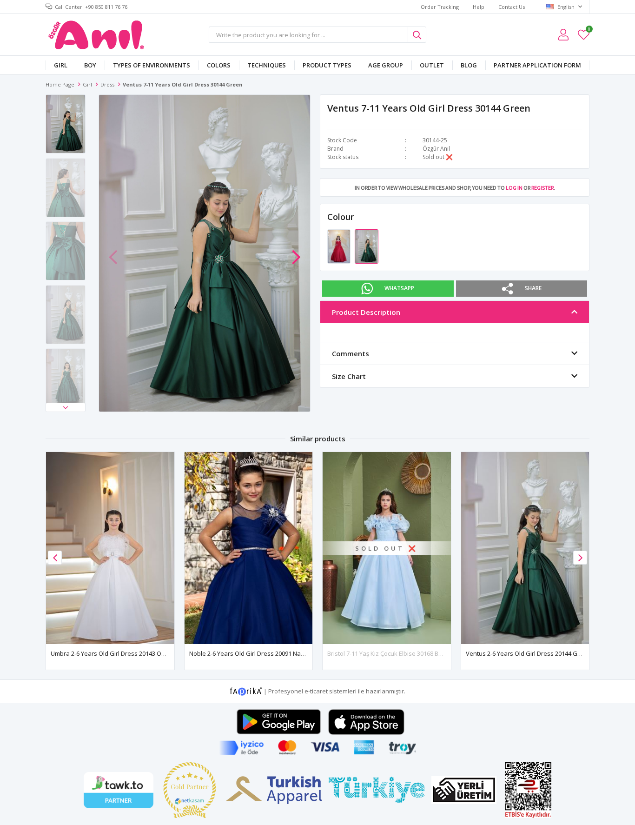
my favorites (588, 30)
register (542, 187)
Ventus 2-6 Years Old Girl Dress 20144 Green (528, 653)
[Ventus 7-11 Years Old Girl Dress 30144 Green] (366, 246)
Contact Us (511, 6)
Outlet (432, 65)
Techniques (266, 65)
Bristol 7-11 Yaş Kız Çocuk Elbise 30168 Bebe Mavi (395, 653)
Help (478, 6)
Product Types (327, 65)
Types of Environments (151, 65)
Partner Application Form (537, 65)
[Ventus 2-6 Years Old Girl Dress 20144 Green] (525, 548)
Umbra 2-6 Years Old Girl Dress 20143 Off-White (117, 653)
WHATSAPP (399, 288)
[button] (66, 407)
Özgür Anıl (436, 149)
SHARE (533, 288)
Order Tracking (440, 6)
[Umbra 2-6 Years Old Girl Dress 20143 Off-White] (110, 548)
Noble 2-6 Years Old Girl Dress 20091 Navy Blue (255, 653)
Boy (90, 65)
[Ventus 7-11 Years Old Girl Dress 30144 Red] (339, 246)
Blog (469, 65)
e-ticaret (316, 691)
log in (514, 187)
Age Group (385, 65)
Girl (60, 65)
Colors (219, 65)
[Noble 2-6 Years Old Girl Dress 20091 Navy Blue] (249, 548)
